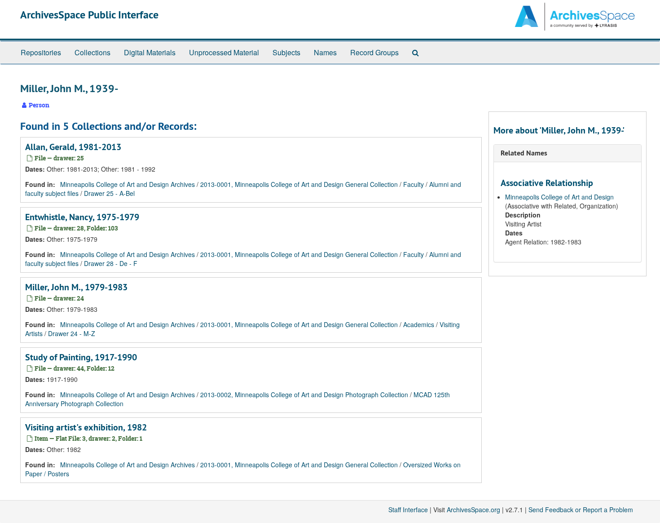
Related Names (524, 153)
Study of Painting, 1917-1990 (81, 357)
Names (325, 52)
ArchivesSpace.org (473, 509)
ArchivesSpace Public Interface (89, 15)
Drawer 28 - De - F (110, 263)
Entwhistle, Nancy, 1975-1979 (82, 217)
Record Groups (374, 52)
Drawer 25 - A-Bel (109, 193)
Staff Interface (408, 509)
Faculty (413, 184)
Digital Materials (150, 52)
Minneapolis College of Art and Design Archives (127, 184)
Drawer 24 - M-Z (71, 333)
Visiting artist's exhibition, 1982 (86, 427)
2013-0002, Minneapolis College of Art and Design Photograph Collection (304, 394)
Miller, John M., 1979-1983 (76, 287)
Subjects (286, 52)
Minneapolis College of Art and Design (559, 196)
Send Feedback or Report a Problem (580, 509)
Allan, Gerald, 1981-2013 (73, 147)
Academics (418, 324)
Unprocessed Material (224, 52)
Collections (92, 52)
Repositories (41, 52)
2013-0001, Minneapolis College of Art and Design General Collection (299, 184)
